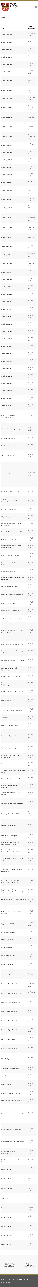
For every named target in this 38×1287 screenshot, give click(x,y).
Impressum (11, 1279)
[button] (36, 7)
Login (13, 1282)
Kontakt (3, 1279)
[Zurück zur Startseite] (10, 7)
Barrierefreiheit (5, 1282)
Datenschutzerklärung (22, 1279)
